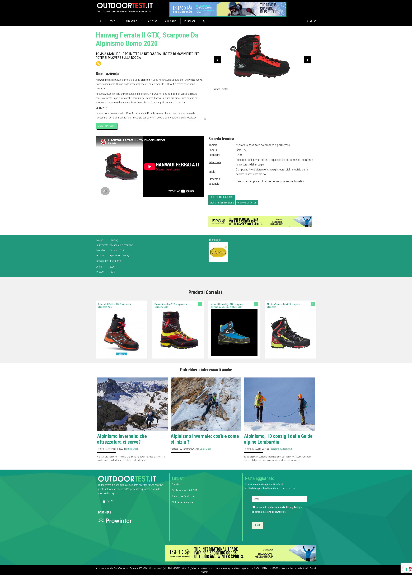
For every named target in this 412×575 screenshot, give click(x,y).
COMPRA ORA (106, 125)
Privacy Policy (293, 507)
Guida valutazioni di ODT (184, 490)
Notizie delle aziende (182, 502)
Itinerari (189, 21)
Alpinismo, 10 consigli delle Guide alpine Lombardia (278, 439)
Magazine (131, 21)
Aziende (152, 21)
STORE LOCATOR (248, 202)
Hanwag (113, 240)
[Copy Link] (98, 63)
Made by (205, 572)
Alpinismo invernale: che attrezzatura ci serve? (122, 439)
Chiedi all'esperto (222, 197)
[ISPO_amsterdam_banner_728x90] (227, 8)
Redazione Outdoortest (184, 496)
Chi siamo (171, 21)
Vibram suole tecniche (121, 245)
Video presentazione (222, 202)
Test (112, 21)
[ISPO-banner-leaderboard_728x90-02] (260, 221)
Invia (257, 525)
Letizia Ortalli (132, 449)
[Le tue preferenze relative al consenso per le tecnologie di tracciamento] (406, 569)
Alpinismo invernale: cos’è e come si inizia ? (205, 439)
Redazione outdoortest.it (281, 449)
